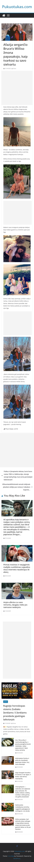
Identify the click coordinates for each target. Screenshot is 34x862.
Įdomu (5, 701)
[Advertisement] (17, 88)
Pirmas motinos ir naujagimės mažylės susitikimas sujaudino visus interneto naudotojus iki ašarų (16, 568)
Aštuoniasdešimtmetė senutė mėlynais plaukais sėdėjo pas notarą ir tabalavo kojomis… (16, 487)
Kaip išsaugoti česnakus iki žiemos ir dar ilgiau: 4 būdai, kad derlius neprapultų (23, 775)
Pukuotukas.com (17, 6)
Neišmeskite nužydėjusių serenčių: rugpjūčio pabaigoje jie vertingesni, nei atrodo (22, 808)
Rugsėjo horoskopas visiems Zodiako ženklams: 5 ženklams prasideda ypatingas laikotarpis (15, 712)
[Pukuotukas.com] (4, 15)
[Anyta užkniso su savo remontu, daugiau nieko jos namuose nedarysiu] (17, 584)
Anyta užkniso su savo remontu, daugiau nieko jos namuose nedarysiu (15, 605)
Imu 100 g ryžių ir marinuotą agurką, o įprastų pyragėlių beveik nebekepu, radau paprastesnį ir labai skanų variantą (23, 745)
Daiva (14, 68)
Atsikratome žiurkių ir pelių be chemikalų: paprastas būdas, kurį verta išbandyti (22, 761)
